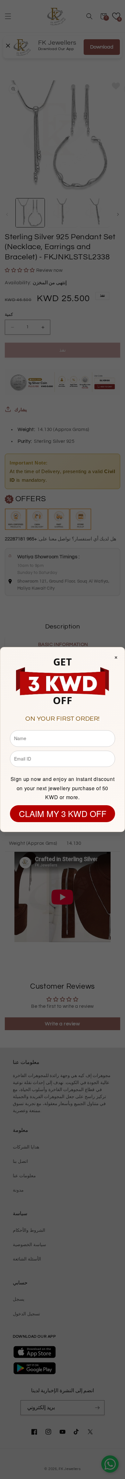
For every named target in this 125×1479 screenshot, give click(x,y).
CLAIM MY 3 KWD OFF (62, 813)
